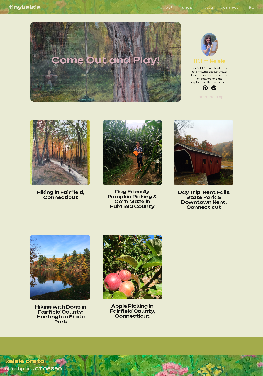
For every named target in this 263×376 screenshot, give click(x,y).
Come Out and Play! (106, 60)
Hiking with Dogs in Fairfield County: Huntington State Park (60, 314)
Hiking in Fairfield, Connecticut (60, 195)
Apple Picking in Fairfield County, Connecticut (132, 311)
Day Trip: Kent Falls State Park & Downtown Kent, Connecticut (204, 200)
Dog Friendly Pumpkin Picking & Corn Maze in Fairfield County (132, 199)
